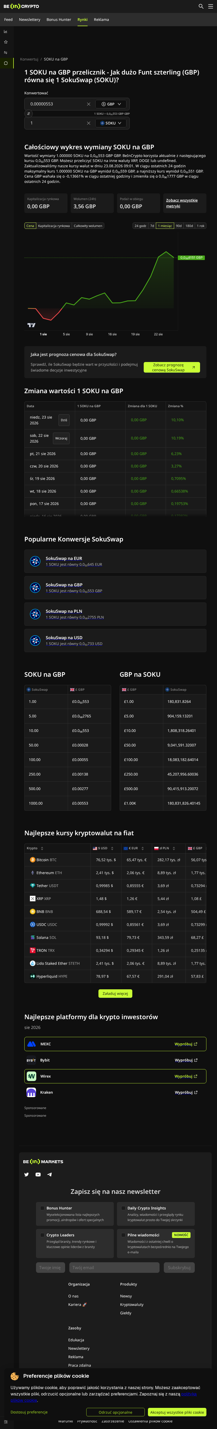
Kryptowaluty (131, 1304)
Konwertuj (29, 59)
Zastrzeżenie (113, 1420)
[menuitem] (7, 31)
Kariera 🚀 (77, 1304)
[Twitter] (26, 1175)
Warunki (65, 1420)
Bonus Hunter (59, 19)
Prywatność (87, 1420)
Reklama (101, 19)
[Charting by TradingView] (31, 325)
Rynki (83, 19)
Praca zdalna (79, 1365)
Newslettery (29, 19)
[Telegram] (50, 1175)
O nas (73, 1295)
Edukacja (76, 1339)
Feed (8, 19)
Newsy (126, 1295)
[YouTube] (38, 1175)
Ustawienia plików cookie (150, 1420)
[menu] (7, 47)
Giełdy (125, 1312)
